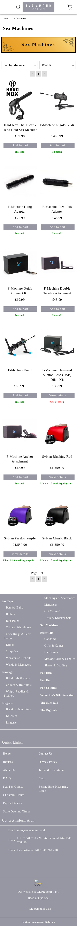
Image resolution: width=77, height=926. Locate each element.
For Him (46, 672)
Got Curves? (52, 611)
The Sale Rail (49, 702)
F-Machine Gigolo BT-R (57, 125)
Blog (42, 778)
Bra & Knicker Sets (18, 709)
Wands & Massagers (18, 664)
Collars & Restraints (19, 684)
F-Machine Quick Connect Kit (20, 291)
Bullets (10, 614)
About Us (9, 770)
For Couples (48, 687)
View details (57, 395)
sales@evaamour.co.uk (31, 830)
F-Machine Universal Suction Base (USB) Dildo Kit (57, 374)
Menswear (50, 604)
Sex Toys (7, 601)
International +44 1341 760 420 (37, 850)
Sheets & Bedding (55, 665)
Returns (8, 761)
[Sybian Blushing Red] (57, 432)
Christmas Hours (13, 795)
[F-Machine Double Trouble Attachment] (57, 264)
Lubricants (51, 652)
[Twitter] (16, 858)
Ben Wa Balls (14, 607)
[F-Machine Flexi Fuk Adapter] (57, 182)
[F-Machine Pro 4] (19, 345)
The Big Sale (48, 710)
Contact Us (46, 753)
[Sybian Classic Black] (57, 513)
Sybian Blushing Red (57, 456)
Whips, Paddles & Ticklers (16, 693)
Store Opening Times (16, 811)
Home (6, 753)
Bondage (7, 672)
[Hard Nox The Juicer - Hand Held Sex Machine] (19, 100)
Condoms (50, 639)
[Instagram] (25, 858)
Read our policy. (38, 898)
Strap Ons (12, 651)
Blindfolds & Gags (18, 678)
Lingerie (7, 703)
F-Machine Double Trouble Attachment (57, 291)
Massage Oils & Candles (59, 658)
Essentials (46, 632)
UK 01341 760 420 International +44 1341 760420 (44, 840)
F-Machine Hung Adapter (20, 209)
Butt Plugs (12, 620)
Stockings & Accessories (59, 598)
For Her (45, 680)
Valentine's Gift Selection (57, 695)
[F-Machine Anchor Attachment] (19, 432)
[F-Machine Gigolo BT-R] (57, 100)
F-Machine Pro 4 (20, 370)
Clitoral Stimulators (18, 627)
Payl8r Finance (12, 803)
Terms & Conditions (51, 770)
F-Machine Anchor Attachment (20, 459)
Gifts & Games (53, 645)
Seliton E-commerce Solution (38, 922)
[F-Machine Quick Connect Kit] (19, 264)
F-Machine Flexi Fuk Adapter (57, 209)
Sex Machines (49, 625)
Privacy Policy (48, 761)
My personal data (40, 908)
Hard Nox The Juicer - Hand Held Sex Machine (19, 127)
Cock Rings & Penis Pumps (17, 636)
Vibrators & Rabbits (18, 658)
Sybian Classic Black (57, 538)
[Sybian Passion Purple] (19, 513)
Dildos (10, 644)
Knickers (11, 716)
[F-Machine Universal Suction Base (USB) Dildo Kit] (57, 345)
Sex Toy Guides (13, 786)
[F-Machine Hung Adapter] (19, 182)
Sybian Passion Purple (20, 538)
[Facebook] (7, 858)
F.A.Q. (7, 778)
